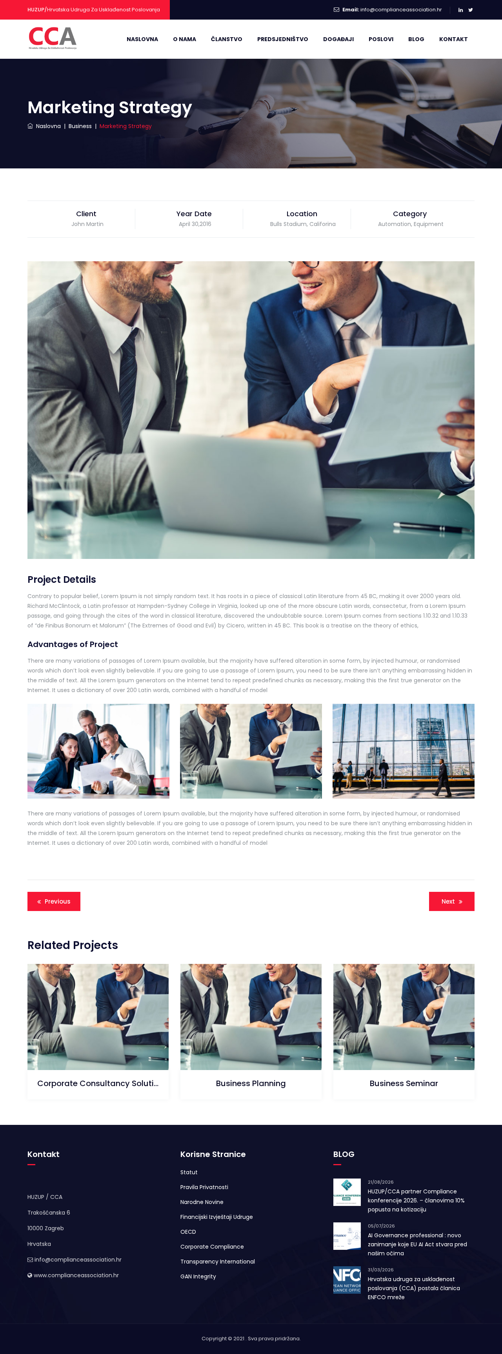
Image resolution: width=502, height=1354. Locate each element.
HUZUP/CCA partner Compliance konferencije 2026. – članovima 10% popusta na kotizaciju (416, 1200)
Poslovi (381, 39)
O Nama (184, 39)
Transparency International (217, 1261)
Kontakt (453, 39)
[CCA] (53, 39)
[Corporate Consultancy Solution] (88, 1050)
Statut (189, 1172)
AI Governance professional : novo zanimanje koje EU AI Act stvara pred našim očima (417, 1244)
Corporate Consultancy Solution (98, 1083)
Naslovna (142, 39)
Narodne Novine (202, 1202)
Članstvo (226, 39)
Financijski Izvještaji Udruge (216, 1217)
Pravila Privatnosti (204, 1187)
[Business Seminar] (394, 1050)
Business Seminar (404, 1083)
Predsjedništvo (282, 39)
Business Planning (251, 1083)
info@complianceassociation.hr (401, 9)
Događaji (338, 39)
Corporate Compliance (212, 1247)
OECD (188, 1232)
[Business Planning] (241, 1050)
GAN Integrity (198, 1276)
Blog (416, 39)
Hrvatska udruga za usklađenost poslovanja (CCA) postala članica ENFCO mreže (414, 1288)
